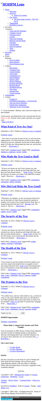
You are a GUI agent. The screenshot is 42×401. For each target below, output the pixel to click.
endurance (12, 152)
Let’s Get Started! (7, 399)
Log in (21, 377)
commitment (35, 150)
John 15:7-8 (15, 302)
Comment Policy (25, 380)
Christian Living (15, 150)
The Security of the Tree (14, 216)
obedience (4, 152)
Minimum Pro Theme (22, 375)
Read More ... (5, 339)
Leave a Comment (34, 131)
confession (14, 275)
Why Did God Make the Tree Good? (21, 186)
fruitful (24, 152)
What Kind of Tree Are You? (17, 126)
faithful (3, 212)
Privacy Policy (13, 380)
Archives (4, 380)
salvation (18, 182)
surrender (28, 309)
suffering (27, 275)
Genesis (27, 386)
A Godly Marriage (15, 349)
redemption (5, 182)
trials (2, 275)
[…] (36, 337)
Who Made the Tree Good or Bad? (20, 156)
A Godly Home (14, 347)
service (18, 152)
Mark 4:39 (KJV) (8, 122)
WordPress (13, 377)
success (21, 275)
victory (7, 275)
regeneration (35, 273)
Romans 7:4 (29, 204)
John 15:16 (28, 234)
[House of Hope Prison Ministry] (12, 4)
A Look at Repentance (17, 351)
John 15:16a (28, 172)
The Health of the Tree (13, 248)
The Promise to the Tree (14, 282)
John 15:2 (23, 266)
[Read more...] (14, 146)
